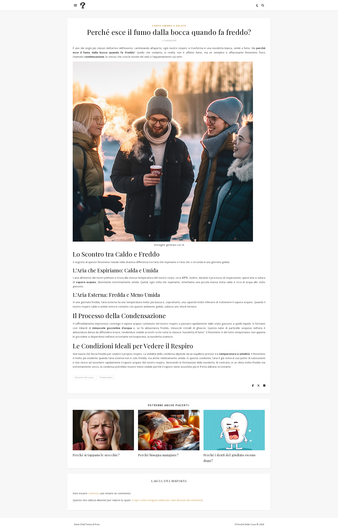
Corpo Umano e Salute (169, 25)
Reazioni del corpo (84, 377)
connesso (94, 493)
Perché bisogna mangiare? (158, 455)
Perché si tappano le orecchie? (96, 455)
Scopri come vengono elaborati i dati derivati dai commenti (167, 500)
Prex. (97, 524)
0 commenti (169, 40)
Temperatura (105, 377)
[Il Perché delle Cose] (82, 5)
